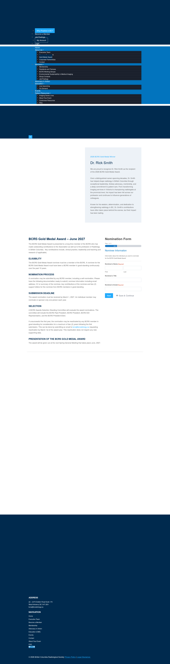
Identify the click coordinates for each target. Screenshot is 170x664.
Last (125, 272)
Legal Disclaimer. (84, 657)
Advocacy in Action (35, 628)
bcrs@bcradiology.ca (81, 327)
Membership (33, 625)
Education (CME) (35, 632)
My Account (41, 40)
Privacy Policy (70, 657)
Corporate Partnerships (47, 59)
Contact (31, 638)
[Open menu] (30, 136)
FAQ (40, 103)
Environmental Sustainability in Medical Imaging (56, 74)
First (106, 272)
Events (31, 635)
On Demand (43, 88)
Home (31, 616)
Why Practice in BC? (45, 30)
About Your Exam (35, 641)
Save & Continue (126, 295)
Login (37, 43)
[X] (31, 647)
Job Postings (40, 37)
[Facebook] (29, 647)
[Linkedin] (34, 647)
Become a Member (42, 33)
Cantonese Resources (47, 100)
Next (109, 295)
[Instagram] (32, 647)
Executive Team (34, 619)
